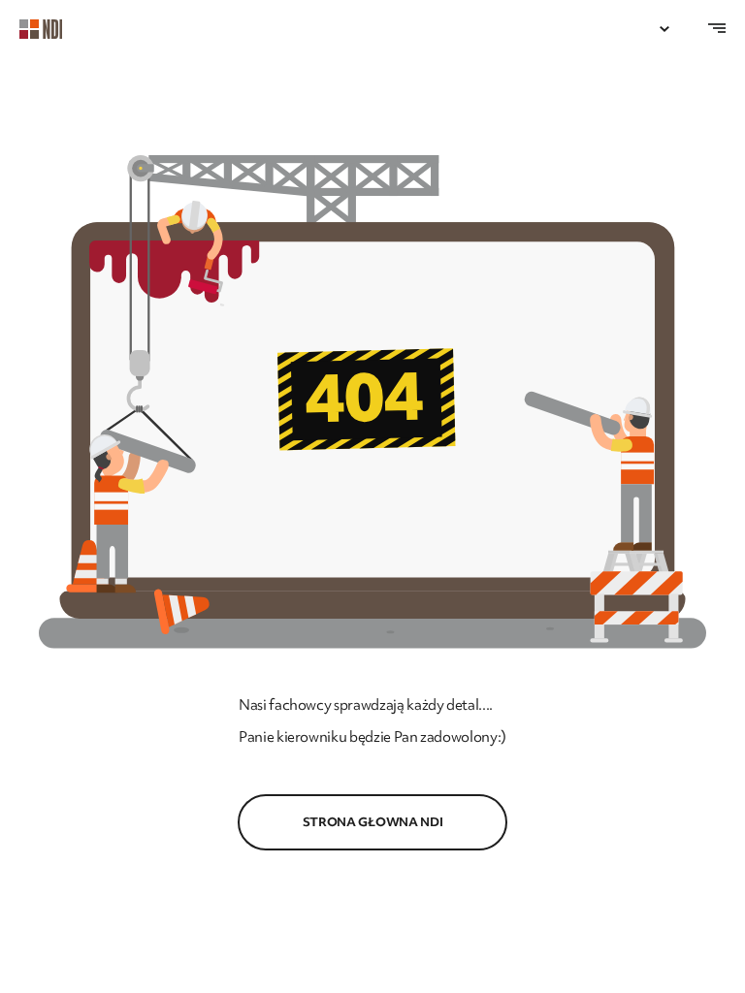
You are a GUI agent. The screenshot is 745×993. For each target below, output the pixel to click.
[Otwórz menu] (664, 29)
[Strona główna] (50, 29)
